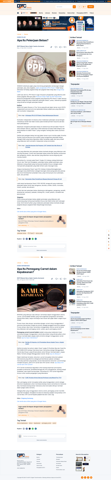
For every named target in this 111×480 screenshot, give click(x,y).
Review (54, 13)
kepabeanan (37, 423)
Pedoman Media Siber (61, 461)
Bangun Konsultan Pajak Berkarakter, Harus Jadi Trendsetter (77, 1)
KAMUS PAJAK (21, 37)
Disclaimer (58, 463)
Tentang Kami (59, 457)
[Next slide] (92, 23)
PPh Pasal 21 (31, 233)
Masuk (91, 6)
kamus (30, 423)
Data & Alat (71, 13)
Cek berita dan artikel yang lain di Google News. (31, 211)
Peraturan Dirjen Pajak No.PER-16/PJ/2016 (48, 96)
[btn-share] (60, 47)
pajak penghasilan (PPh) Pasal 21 (46, 88)
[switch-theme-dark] (79, 6)
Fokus (92, 13)
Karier (57, 467)
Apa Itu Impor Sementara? (29, 338)
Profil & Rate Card (60, 469)
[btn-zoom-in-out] (51, 47)
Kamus (26, 34)
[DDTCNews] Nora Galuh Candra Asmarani (30, 46)
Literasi (47, 13)
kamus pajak (39, 233)
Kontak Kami (59, 465)
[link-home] (18, 13)
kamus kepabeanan (22, 423)
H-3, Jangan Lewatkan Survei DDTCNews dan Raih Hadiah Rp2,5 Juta (46, 1)
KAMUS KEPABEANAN (23, 265)
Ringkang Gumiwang (27, 398)
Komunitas (62, 13)
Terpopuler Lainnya (86, 126)
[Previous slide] (19, 23)
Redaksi (58, 459)
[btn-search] (74, 6)
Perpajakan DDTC (82, 13)
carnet (54, 423)
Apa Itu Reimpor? (55, 354)
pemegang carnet (46, 423)
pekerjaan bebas (21, 233)
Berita (41, 13)
